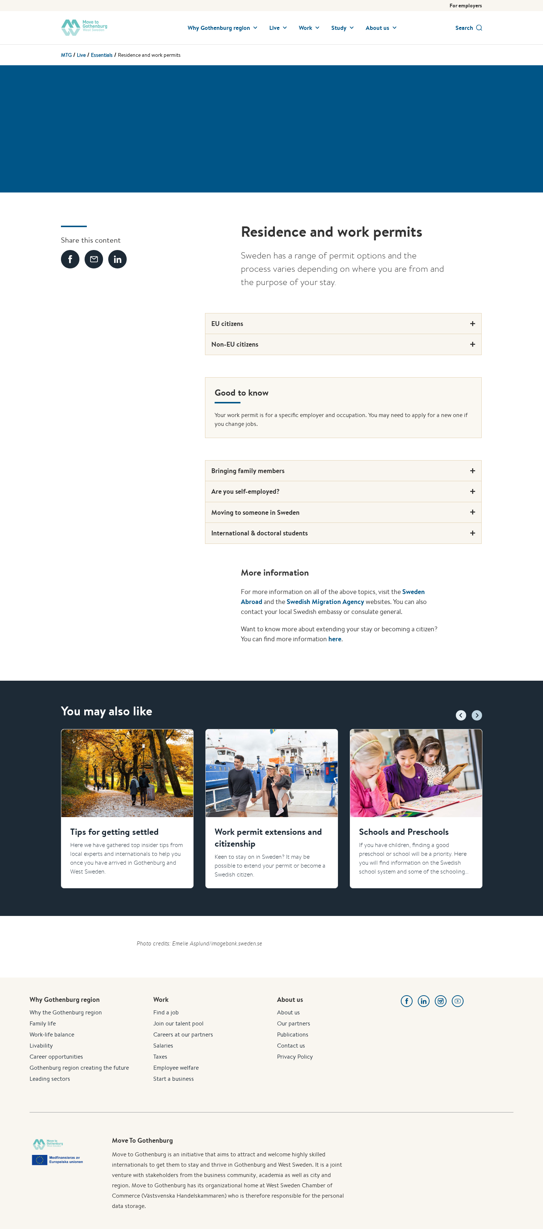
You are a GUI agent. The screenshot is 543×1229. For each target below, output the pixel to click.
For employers (466, 5)
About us (377, 28)
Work (305, 28)
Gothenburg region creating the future (79, 1068)
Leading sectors (50, 1079)
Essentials (102, 55)
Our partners (293, 1023)
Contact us (291, 1045)
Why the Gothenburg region (66, 1012)
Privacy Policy (295, 1056)
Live (274, 28)
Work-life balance (52, 1034)
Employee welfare (176, 1068)
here (334, 638)
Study (338, 28)
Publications (292, 1034)
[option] (127, 808)
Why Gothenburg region (219, 28)
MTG (66, 55)
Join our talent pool (178, 1023)
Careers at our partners (183, 1034)
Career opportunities (56, 1056)
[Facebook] (407, 1001)
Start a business (173, 1079)
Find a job (166, 1012)
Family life (43, 1023)
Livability (41, 1045)
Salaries (163, 1045)
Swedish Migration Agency (325, 601)
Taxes (160, 1056)
